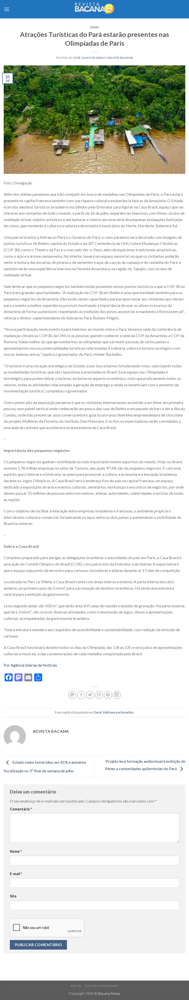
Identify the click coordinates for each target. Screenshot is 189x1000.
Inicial (76, 986)
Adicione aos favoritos (118, 712)
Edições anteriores (101, 986)
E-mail (16, 874)
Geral (94, 27)
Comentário (21, 809)
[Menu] (7, 9)
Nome (16, 851)
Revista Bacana (120, 57)
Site (13, 896)
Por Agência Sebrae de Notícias (30, 665)
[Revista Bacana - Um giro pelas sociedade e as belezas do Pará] (94, 9)
